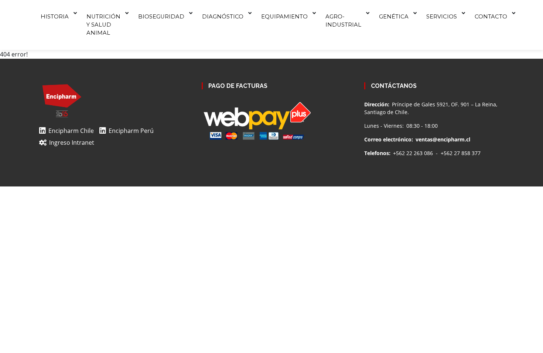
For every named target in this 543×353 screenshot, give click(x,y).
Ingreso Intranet (71, 142)
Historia (55, 16)
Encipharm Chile (71, 131)
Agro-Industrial (343, 20)
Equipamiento (284, 16)
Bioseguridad (161, 16)
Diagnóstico (222, 16)
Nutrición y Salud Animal (103, 24)
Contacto (491, 16)
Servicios (441, 16)
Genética (394, 16)
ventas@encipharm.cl (443, 139)
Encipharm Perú (131, 131)
